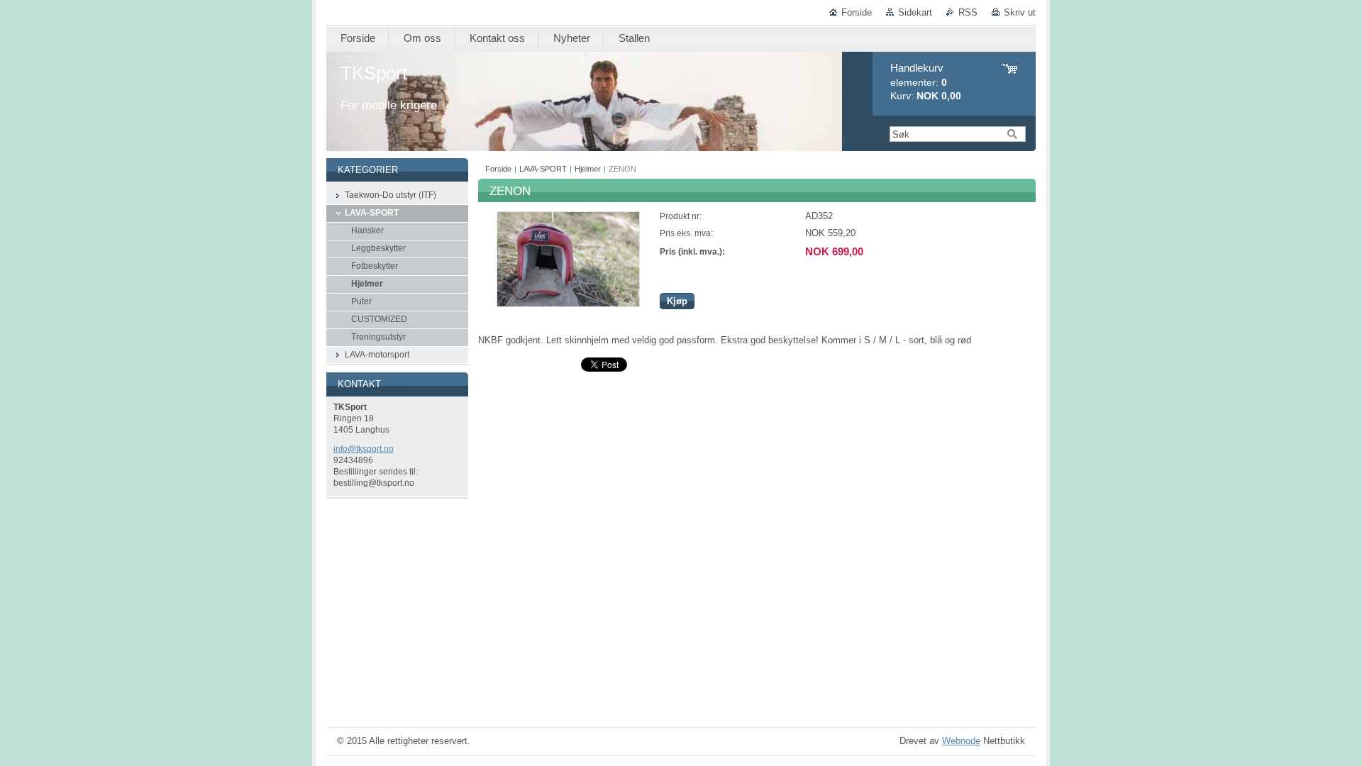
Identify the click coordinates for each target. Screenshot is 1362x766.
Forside (856, 12)
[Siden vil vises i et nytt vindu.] (568, 304)
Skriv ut (1020, 12)
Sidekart (915, 12)
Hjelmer (588, 169)
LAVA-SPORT (543, 169)
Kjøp (677, 301)
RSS (968, 12)
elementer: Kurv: (925, 81)
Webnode (961, 741)
